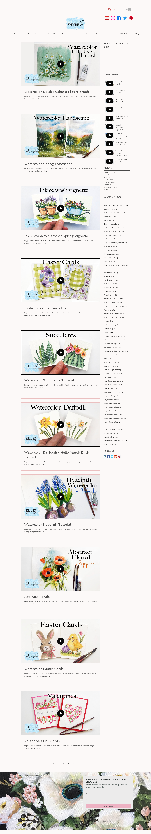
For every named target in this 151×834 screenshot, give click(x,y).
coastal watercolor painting (113, 381)
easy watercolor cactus (112, 403)
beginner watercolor (121, 351)
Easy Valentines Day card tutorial (115, 243)
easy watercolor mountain (113, 415)
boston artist (108, 359)
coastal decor (121, 374)
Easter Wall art (121, 228)
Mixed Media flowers (111, 280)
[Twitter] (125, 18)
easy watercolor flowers (112, 407)
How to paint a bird (110, 262)
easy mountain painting (112, 396)
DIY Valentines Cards (111, 220)
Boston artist (124, 205)
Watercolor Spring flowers (113, 303)
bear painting (108, 351)
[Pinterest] (131, 18)
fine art (124, 441)
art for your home (110, 340)
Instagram (124, 265)
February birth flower (111, 247)
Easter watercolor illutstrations (115, 239)
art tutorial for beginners (112, 344)
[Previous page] (48, 763)
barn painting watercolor (112, 348)
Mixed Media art (109, 276)
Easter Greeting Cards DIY (113, 224)
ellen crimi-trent (109, 426)
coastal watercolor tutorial (113, 385)
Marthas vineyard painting (113, 269)
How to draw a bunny (111, 258)
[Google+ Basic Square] (115, 456)
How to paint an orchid (111, 265)
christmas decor (109, 374)
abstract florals (109, 321)
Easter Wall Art (109, 228)
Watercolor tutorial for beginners (115, 318)
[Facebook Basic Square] (108, 456)
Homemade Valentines (112, 254)
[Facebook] (119, 18)
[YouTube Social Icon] (107, 18)
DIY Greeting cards (110, 217)
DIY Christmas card (110, 209)
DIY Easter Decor (123, 213)
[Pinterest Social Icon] (119, 456)
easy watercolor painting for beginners (117, 418)
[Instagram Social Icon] (105, 456)
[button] (127, 9)
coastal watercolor (110, 377)
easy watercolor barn (111, 400)
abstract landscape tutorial (113, 325)
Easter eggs (121, 232)
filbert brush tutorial (111, 437)
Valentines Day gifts (110, 295)
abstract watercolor (110, 332)
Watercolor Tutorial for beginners (115, 306)
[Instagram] (113, 18)
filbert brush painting (111, 433)
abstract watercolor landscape (114, 336)
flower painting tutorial (111, 445)
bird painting (108, 355)
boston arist (118, 355)
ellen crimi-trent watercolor (113, 430)
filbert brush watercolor (112, 441)
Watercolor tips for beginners (114, 314)
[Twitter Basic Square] (112, 456)
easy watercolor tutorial (112, 422)
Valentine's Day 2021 (111, 284)
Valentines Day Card (111, 288)
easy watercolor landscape (113, 411)
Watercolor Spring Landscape (114, 299)
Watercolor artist (109, 310)
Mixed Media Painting (111, 273)
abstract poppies (109, 329)
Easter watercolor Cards (112, 235)
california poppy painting (112, 370)
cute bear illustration (111, 389)
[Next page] (73, 763)
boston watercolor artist (112, 362)
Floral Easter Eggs (110, 250)
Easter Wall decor (110, 232)
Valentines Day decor (111, 291)
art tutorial (121, 340)
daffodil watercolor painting (113, 392)
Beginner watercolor (111, 205)
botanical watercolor (111, 366)
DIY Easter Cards (109, 213)
